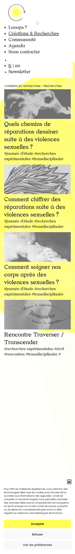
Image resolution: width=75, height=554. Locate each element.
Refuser (37, 534)
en (17, 65)
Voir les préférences (37, 545)
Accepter (37, 524)
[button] (69, 481)
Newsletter (19, 72)
